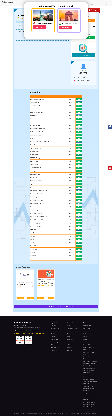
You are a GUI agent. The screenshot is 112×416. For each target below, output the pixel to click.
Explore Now (40, 27)
